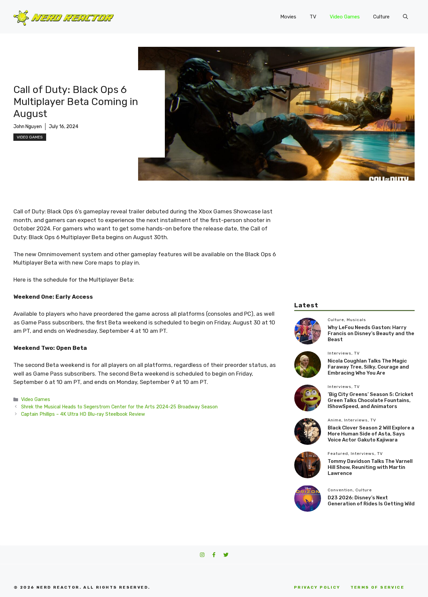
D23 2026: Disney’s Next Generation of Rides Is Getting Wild (371, 501)
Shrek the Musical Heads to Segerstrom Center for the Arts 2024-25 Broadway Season (119, 407)
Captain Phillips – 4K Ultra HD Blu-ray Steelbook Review (83, 414)
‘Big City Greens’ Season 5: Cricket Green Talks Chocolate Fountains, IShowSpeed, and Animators (370, 400)
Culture (381, 17)
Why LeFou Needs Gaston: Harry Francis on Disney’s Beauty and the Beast (371, 333)
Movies (288, 17)
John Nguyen (27, 126)
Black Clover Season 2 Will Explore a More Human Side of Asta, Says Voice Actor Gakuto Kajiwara (371, 434)
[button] (405, 17)
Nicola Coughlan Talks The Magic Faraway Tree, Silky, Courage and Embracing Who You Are (368, 367)
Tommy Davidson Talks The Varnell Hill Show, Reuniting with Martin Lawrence (370, 467)
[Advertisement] (354, 254)
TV (313, 17)
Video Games (345, 17)
